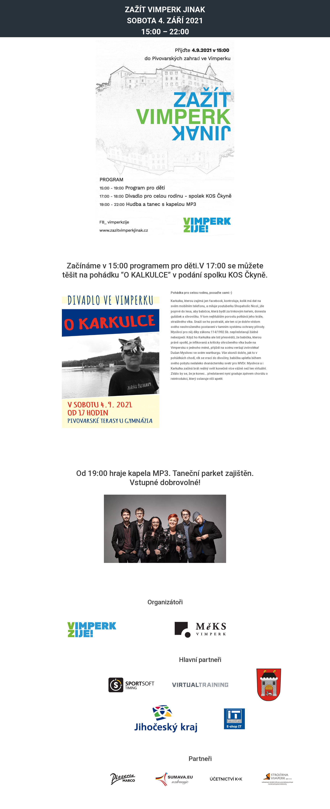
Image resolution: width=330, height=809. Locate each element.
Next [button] (305, 779)
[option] (123, 779)
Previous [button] (95, 779)
